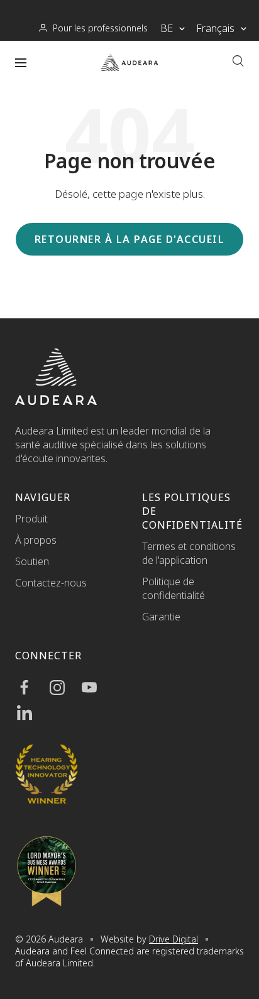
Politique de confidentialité (173, 588)
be (166, 28)
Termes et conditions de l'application (189, 553)
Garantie (161, 617)
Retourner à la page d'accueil (130, 239)
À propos (36, 540)
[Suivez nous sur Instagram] (64, 687)
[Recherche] (238, 62)
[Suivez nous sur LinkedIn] (31, 712)
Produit (31, 519)
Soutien (32, 561)
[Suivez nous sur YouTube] (96, 687)
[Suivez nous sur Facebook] (31, 687)
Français (215, 28)
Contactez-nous (51, 583)
